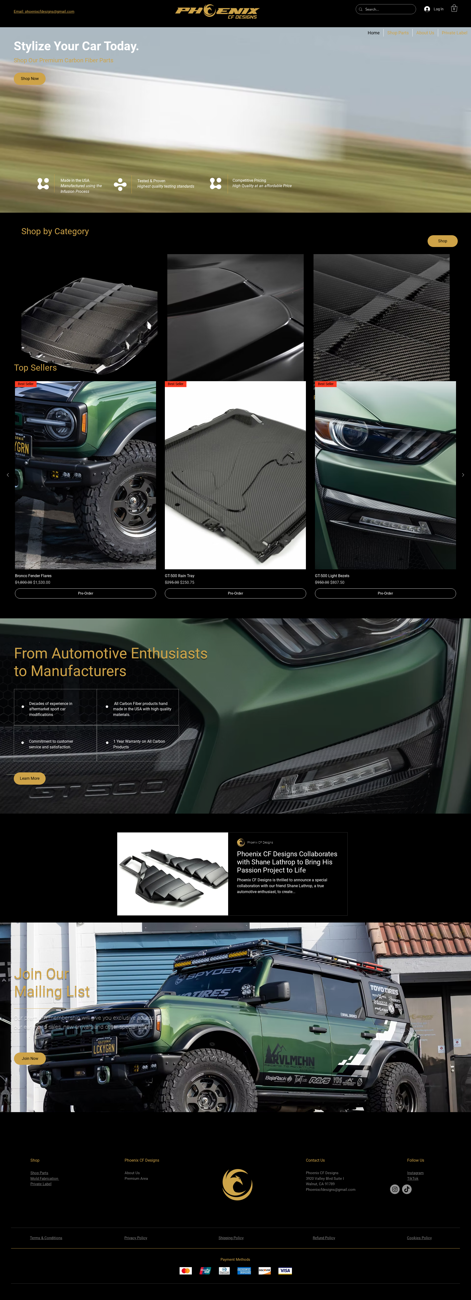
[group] (235, 490)
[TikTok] (407, 1189)
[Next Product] (463, 475)
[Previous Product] (8, 475)
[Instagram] (395, 1189)
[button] (454, 8)
